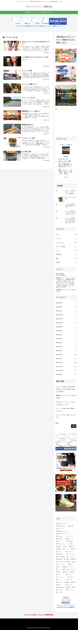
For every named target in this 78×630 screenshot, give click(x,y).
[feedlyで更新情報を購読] (65, 177)
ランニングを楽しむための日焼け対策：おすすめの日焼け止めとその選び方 (65, 389)
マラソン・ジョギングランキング (66, 604)
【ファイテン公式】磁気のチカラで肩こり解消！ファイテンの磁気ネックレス (39, 26)
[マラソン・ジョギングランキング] (66, 602)
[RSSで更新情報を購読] (67, 177)
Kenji (66, 156)
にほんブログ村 (66, 600)
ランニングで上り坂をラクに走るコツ (65, 416)
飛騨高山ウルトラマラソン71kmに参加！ (66, 397)
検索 (56, 423)
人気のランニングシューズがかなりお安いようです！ (65, 403)
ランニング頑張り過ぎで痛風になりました (65, 410)
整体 (66, 173)
